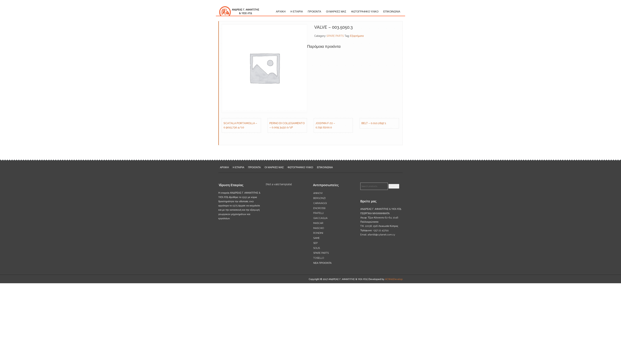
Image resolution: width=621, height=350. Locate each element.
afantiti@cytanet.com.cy (381, 234)
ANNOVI (317, 193)
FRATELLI (318, 213)
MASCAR (318, 223)
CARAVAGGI (320, 203)
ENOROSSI (319, 208)
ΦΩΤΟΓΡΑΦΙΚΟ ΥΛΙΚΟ (364, 11)
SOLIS (316, 248)
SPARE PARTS (335, 35)
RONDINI (318, 233)
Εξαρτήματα (357, 35)
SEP (315, 243)
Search (394, 186)
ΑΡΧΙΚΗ (281, 11)
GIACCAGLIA (320, 218)
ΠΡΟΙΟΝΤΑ (314, 11)
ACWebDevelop (394, 279)
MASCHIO (318, 228)
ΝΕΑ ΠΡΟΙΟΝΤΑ (322, 263)
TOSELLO (318, 258)
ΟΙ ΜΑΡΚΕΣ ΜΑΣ (336, 11)
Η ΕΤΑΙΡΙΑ (296, 11)
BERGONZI (319, 198)
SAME (316, 238)
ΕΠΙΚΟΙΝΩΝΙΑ (391, 11)
